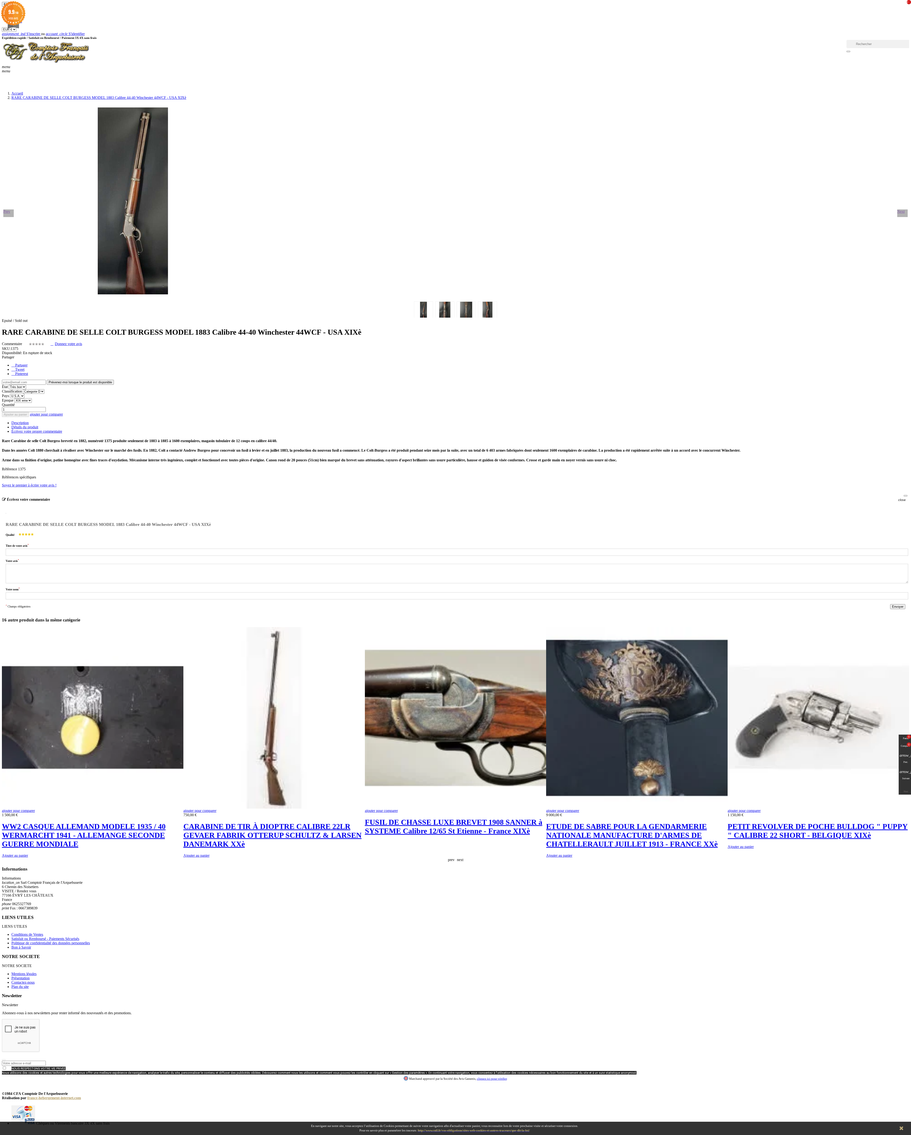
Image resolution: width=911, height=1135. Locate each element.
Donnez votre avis (68, 344)
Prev (6, 211)
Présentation (20, 978)
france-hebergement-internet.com (54, 1098)
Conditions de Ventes (27, 934)
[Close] (905, 495)
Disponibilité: (12, 353)
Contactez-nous (23, 982)
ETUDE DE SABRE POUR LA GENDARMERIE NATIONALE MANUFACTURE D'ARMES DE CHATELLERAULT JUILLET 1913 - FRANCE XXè (632, 835)
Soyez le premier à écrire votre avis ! (29, 485)
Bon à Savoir (21, 947)
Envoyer (897, 606)
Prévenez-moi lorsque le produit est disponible (80, 382)
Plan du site (20, 987)
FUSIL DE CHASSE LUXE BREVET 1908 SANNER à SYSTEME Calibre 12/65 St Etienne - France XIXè (453, 826)
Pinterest (21, 374)
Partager (21, 365)
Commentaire (12, 344)
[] (848, 51)
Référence (10, 469)
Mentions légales (24, 974)
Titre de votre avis (17, 545)
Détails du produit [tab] (24, 427)
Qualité (10, 535)
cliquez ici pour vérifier (492, 1078)
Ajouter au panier (15, 414)
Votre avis (12, 561)
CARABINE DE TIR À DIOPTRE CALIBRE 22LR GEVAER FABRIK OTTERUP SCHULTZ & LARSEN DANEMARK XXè (272, 835)
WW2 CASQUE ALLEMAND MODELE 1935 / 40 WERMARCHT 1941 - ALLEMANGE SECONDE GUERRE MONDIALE (84, 835)
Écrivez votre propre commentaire (36, 431)
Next (901, 211)
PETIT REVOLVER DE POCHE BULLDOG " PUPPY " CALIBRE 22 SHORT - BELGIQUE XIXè (818, 830)
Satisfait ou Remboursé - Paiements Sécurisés (45, 939)
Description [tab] (20, 423)
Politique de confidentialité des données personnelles (50, 943)
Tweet (19, 369)
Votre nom (13, 589)
